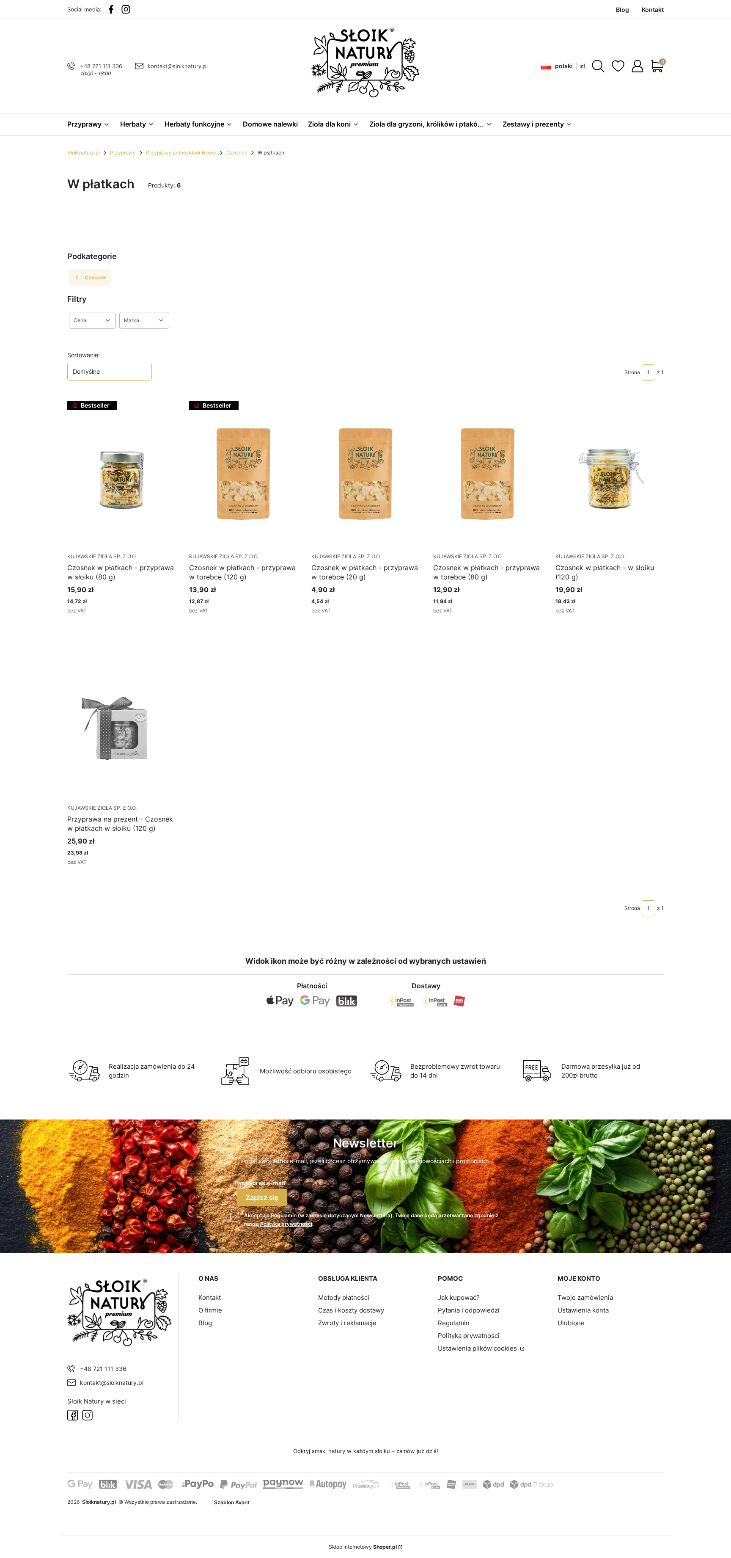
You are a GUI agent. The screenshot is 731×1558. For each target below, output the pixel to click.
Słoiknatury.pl (83, 152)
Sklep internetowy (363, 1547)
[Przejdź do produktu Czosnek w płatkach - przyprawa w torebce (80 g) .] (487, 473)
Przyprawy (123, 152)
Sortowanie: (83, 354)
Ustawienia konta (583, 1310)
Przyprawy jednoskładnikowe (181, 152)
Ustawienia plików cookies (478, 1348)
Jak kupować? (459, 1297)
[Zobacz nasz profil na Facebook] (111, 9)
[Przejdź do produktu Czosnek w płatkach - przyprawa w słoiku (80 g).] (121, 473)
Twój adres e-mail (259, 1182)
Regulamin (284, 1215)
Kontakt (209, 1297)
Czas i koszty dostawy (351, 1310)
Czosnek (236, 152)
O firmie (210, 1310)
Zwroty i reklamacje (347, 1323)
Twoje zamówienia (585, 1297)
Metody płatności (343, 1297)
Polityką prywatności (286, 1224)
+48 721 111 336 (101, 66)
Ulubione (571, 1323)
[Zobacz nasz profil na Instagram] (126, 9)
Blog (205, 1323)
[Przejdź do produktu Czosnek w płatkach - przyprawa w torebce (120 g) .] (243, 473)
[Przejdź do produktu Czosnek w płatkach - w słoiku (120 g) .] (609, 473)
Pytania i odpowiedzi (469, 1310)
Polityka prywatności (469, 1336)
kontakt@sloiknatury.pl (178, 66)
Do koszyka (111, 625)
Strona (632, 372)
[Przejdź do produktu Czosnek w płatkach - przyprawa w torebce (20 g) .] (365, 473)
